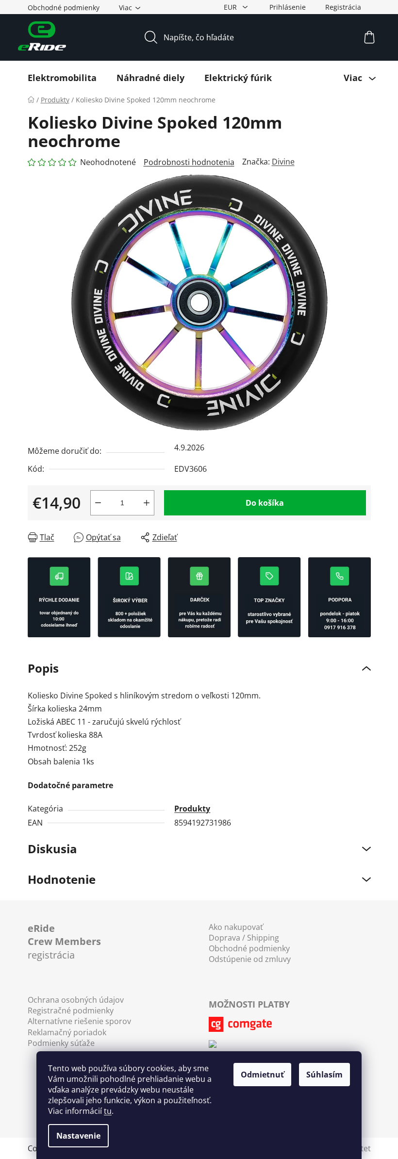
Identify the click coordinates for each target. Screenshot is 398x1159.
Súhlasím (324, 1074)
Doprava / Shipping (244, 937)
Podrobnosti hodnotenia (189, 162)
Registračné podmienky (71, 1010)
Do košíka (265, 502)
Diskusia (52, 849)
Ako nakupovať (236, 927)
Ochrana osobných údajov (76, 999)
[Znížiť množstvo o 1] (98, 503)
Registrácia (343, 7)
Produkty (192, 808)
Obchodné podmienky (64, 7)
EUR (231, 7)
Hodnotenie (62, 879)
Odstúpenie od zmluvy (250, 959)
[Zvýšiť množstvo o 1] (146, 503)
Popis (43, 668)
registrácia (64, 941)
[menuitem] (62, 77)
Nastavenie (78, 1135)
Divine (283, 161)
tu (108, 1111)
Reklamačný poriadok (67, 1032)
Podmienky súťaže (61, 1043)
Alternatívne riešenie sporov (79, 1021)
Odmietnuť (262, 1074)
